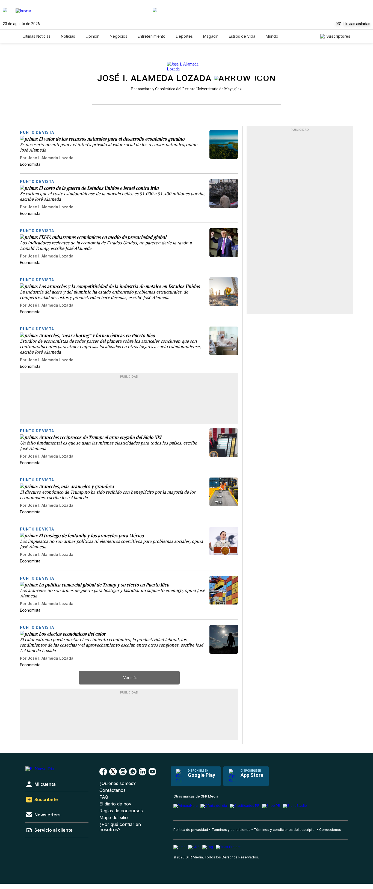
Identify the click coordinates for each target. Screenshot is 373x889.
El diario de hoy (115, 804)
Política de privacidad (190, 830)
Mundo (272, 36)
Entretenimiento (151, 36)
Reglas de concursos (121, 810)
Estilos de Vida (242, 36)
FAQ (103, 797)
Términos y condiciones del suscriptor (285, 830)
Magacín (210, 36)
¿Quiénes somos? (117, 783)
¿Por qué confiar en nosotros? (120, 827)
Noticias (68, 36)
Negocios (118, 36)
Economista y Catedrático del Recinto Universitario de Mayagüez (186, 88)
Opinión (92, 36)
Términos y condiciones (231, 830)
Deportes (184, 36)
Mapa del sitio (113, 817)
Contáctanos (112, 790)
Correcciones (330, 830)
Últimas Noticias (37, 36)
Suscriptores (338, 36)
